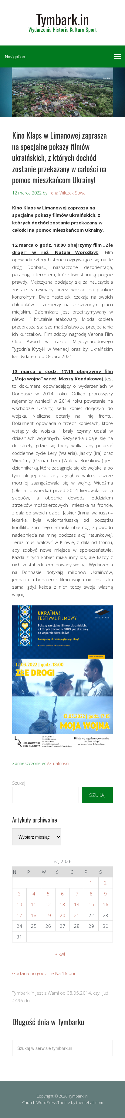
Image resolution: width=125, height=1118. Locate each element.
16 (105, 904)
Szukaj (18, 783)
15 (91, 904)
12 (48, 904)
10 (19, 904)
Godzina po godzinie (33, 973)
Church (28, 1102)
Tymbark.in (62, 19)
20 (62, 915)
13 (62, 904)
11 (33, 904)
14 (76, 904)
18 (33, 915)
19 (48, 915)
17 (19, 915)
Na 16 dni (65, 973)
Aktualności (58, 763)
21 (76, 915)
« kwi (60, 954)
